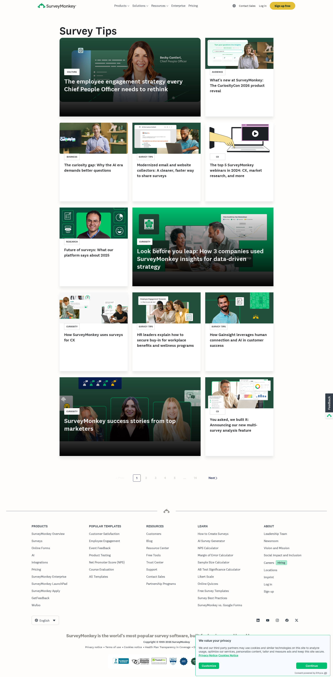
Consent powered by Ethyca (309, 673)
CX (217, 156)
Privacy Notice (208, 655)
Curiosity (145, 241)
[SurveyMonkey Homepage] (57, 6)
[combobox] (45, 620)
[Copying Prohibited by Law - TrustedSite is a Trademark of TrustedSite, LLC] (159, 663)
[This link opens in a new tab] (258, 620)
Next (212, 478)
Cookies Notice (228, 655)
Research (72, 241)
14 (195, 478)
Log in (263, 6)
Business (72, 156)
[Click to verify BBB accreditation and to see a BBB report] (121, 663)
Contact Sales (247, 6)
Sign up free (282, 6)
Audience (217, 71)
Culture (72, 71)
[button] (329, 406)
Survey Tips (146, 156)
